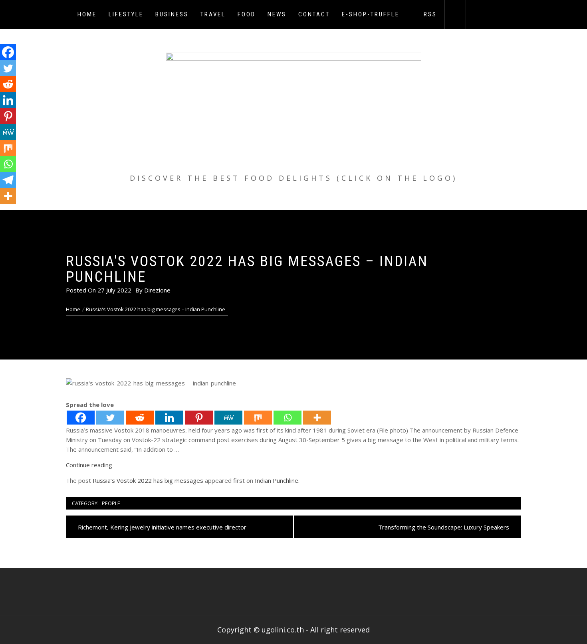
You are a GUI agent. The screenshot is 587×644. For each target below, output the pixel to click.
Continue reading (89, 465)
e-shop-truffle (370, 14)
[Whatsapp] (287, 418)
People (111, 503)
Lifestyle (126, 14)
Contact (314, 14)
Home (87, 14)
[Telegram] (8, 180)
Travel (213, 14)
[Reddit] (140, 418)
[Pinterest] (199, 418)
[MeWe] (228, 418)
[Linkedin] (169, 418)
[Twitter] (110, 418)
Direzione (157, 290)
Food (247, 14)
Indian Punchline (276, 480)
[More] (317, 418)
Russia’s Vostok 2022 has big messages (148, 480)
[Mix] (258, 418)
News (277, 14)
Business (171, 14)
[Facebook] (81, 418)
